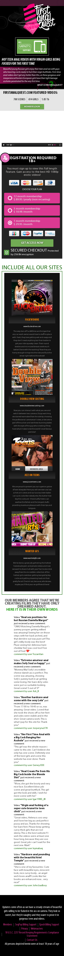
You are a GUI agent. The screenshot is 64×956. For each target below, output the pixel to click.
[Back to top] (55, 947)
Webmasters (37, 928)
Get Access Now (32, 242)
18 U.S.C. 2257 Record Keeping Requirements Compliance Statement (32, 934)
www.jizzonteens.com (32, 482)
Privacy (24, 928)
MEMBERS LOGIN (32, 107)
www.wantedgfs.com (32, 558)
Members (7, 924)
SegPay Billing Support (26, 924)
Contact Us (32, 940)
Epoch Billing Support (49, 924)
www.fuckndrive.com (32, 326)
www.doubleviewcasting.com (32, 406)
